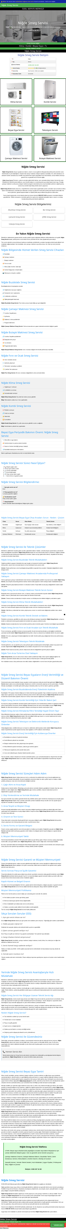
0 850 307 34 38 (33, 30)
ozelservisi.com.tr (5, 1224)
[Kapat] (64, 614)
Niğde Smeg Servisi (9, 5)
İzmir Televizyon (4, 1228)
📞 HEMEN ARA (57, 1225)
